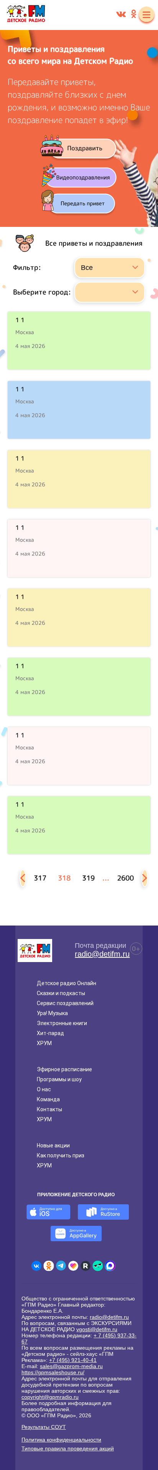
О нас (44, 1089)
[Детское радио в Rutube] (86, 1266)
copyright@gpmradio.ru (50, 1397)
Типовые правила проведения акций (67, 1448)
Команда (48, 1099)
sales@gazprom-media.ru (71, 1366)
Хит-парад (50, 1033)
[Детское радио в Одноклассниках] (49, 1266)
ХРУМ (44, 1043)
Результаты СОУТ (43, 1427)
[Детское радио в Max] (110, 1266)
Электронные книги (62, 1023)
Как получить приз (60, 1155)
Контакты (49, 1109)
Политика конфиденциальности (61, 1440)
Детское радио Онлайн (66, 983)
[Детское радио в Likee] (73, 1266)
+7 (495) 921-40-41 (73, 1360)
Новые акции (53, 1145)
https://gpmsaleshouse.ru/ (52, 1372)
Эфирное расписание (64, 1069)
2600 (125, 878)
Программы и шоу (59, 1079)
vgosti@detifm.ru (96, 1329)
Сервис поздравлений (65, 1003)
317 (40, 878)
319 (88, 878)
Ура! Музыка (52, 1013)
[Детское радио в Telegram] (61, 1266)
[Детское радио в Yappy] (98, 1266)
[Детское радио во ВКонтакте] (36, 1266)
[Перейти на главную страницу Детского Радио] (26, 15)
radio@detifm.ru (102, 954)
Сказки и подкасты (61, 993)
